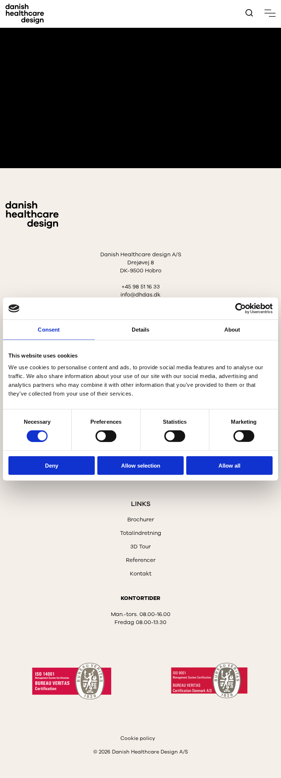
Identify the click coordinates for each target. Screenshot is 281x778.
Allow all (229, 465)
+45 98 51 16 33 (140, 286)
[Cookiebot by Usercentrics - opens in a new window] (241, 308)
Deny (51, 465)
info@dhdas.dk (140, 294)
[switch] (99, 434)
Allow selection (140, 465)
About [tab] (232, 329)
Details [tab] (141, 329)
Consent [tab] (49, 329)
